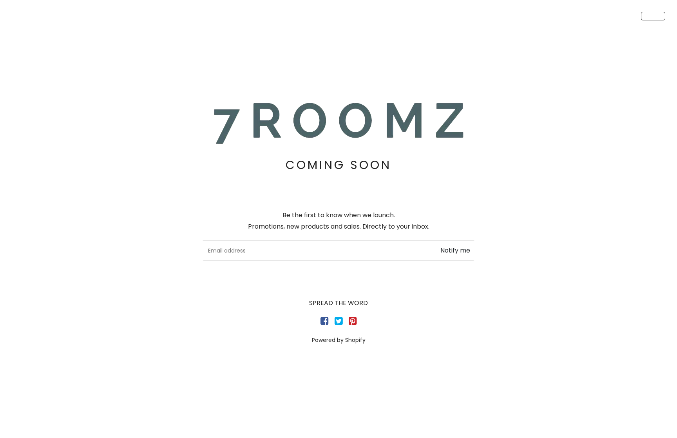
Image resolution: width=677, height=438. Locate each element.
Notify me (455, 250)
